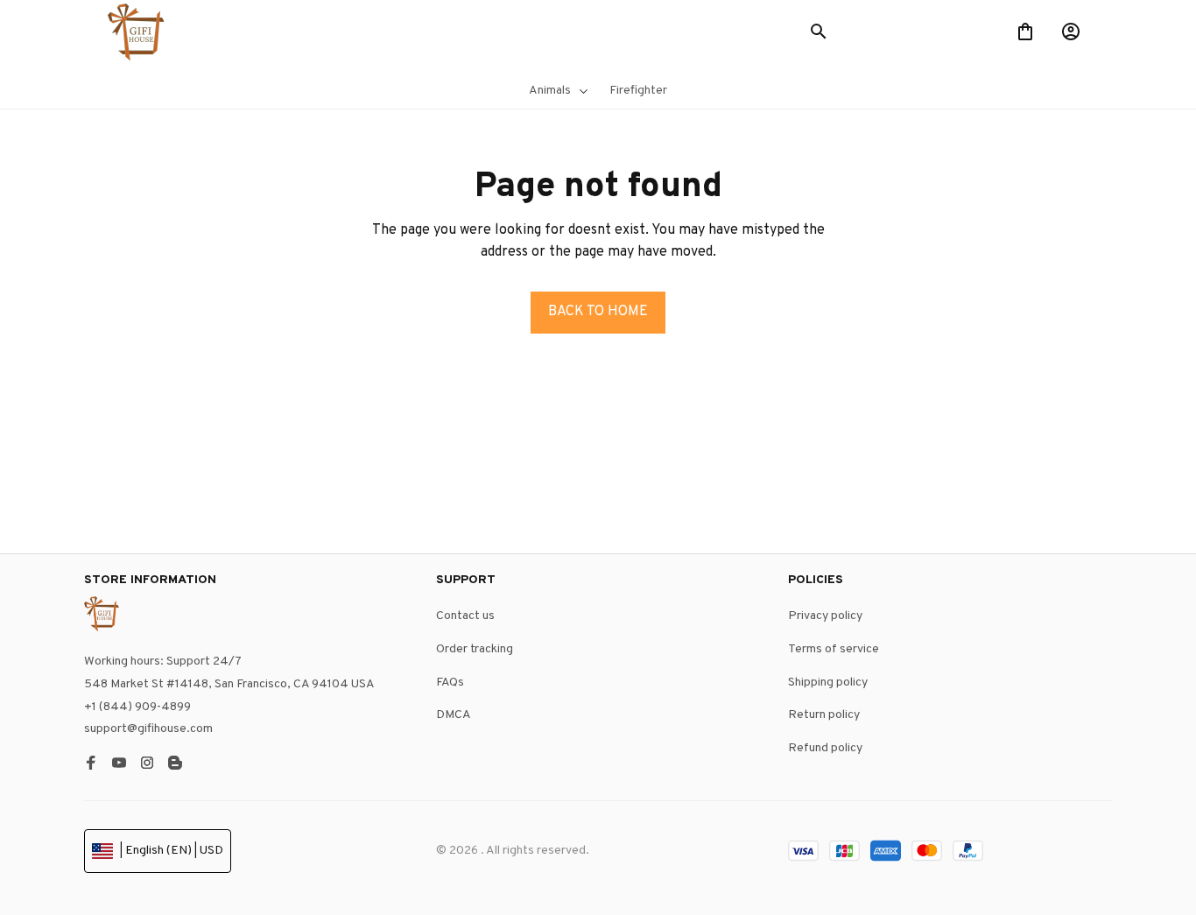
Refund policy (825, 748)
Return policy (824, 715)
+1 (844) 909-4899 (137, 707)
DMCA (453, 715)
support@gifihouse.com (148, 729)
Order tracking (474, 649)
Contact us (465, 616)
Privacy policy (825, 616)
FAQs (450, 682)
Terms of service (833, 649)
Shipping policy (828, 682)
